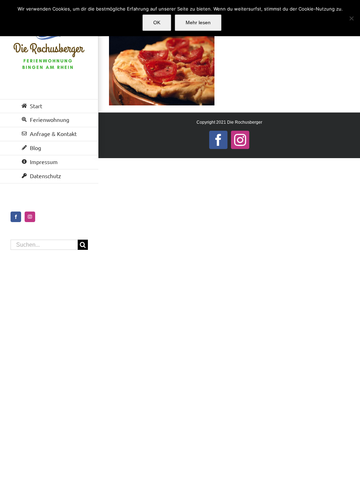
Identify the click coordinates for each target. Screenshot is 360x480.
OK (156, 22)
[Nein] (351, 18)
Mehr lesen (198, 22)
